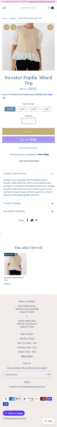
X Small (10, 109)
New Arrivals (50, 1)
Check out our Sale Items (37, 1)
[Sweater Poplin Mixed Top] (15, 264)
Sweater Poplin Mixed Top (13, 278)
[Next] (13, 27)
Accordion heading (14, 211)
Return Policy (27, 356)
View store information (29, 160)
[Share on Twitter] (32, 220)
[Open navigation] (4, 7)
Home (5, 18)
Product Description (15, 173)
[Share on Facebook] (27, 220)
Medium (33, 109)
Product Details (12, 203)
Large (46, 109)
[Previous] (7, 27)
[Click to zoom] (50, 27)
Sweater (13, 18)
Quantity (28, 116)
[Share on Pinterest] (36, 220)
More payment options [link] (28, 147)
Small (22, 109)
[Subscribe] (47, 374)
